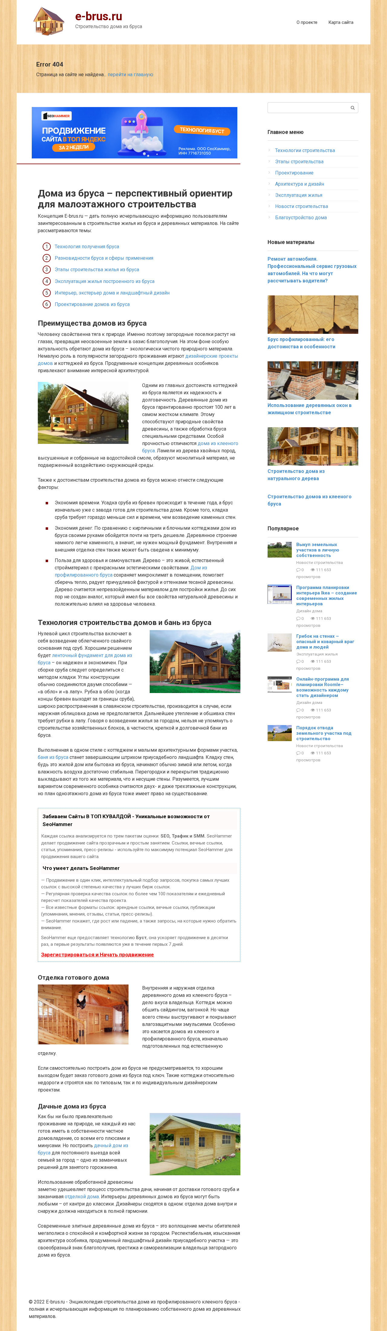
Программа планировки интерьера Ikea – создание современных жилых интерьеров (326, 596)
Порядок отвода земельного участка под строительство (324, 733)
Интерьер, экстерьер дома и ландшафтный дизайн (112, 293)
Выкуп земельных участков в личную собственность (317, 550)
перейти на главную (130, 74)
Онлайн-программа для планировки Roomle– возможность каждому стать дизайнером (322, 687)
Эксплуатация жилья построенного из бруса (104, 281)
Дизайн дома (309, 610)
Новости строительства (301, 206)
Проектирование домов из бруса (92, 304)
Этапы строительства (299, 161)
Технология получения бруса (87, 246)
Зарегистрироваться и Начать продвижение (97, 955)
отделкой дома (82, 1196)
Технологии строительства (305, 150)
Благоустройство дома (301, 217)
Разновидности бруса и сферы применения (104, 258)
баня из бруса (53, 757)
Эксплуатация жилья (298, 195)
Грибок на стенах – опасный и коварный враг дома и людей (325, 641)
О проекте (307, 22)
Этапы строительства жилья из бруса (97, 269)
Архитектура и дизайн (299, 184)
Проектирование (294, 173)
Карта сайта (340, 22)
